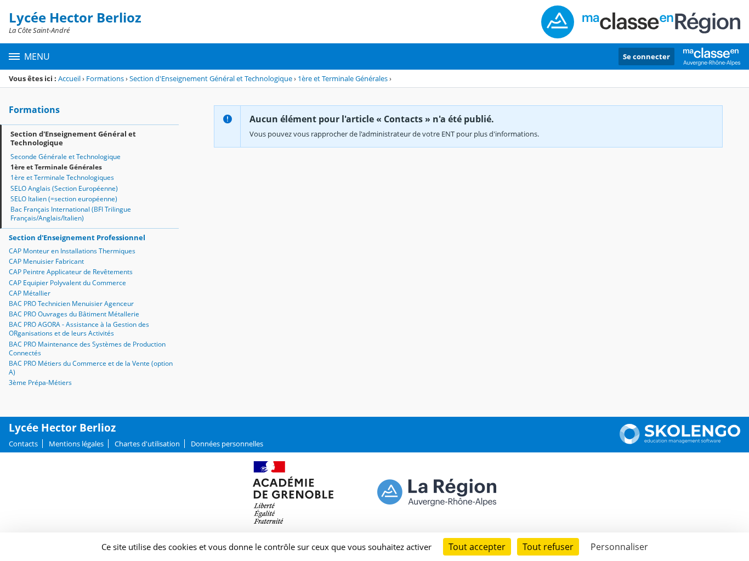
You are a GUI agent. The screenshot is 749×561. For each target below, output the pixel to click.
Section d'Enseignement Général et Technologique (210, 78)
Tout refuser (548, 547)
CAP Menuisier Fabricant (46, 261)
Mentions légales (76, 443)
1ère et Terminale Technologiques (62, 177)
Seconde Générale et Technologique (65, 156)
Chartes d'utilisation (147, 443)
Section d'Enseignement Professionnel (77, 237)
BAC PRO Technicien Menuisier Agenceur (71, 303)
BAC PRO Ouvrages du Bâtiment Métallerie (74, 314)
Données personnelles (227, 443)
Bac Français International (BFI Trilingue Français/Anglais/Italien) (70, 214)
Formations (105, 78)
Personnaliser (619, 547)
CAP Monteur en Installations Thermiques (72, 251)
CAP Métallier (29, 293)
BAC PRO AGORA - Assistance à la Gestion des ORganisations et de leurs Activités (79, 329)
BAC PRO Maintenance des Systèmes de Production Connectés (87, 348)
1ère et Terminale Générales (343, 78)
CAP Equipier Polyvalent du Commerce (67, 282)
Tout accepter (477, 547)
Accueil (69, 78)
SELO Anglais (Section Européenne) (64, 188)
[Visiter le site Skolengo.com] (680, 441)
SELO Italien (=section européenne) (63, 198)
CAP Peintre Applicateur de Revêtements (71, 271)
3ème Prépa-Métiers (40, 382)
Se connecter (646, 56)
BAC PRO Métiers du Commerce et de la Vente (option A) (91, 368)
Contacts (23, 443)
